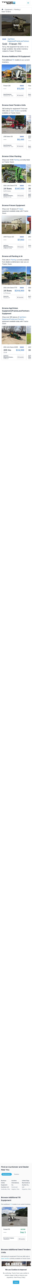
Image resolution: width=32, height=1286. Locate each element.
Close (16, 1282)
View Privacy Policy (19, 1277)
